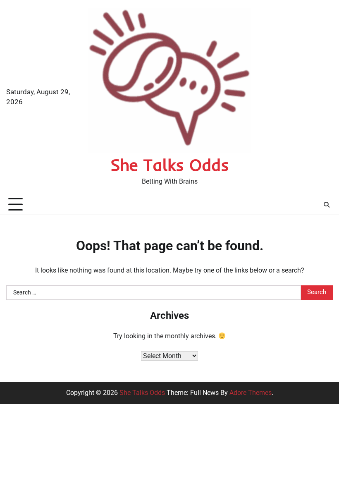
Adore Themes (250, 393)
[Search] (326, 205)
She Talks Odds (169, 164)
